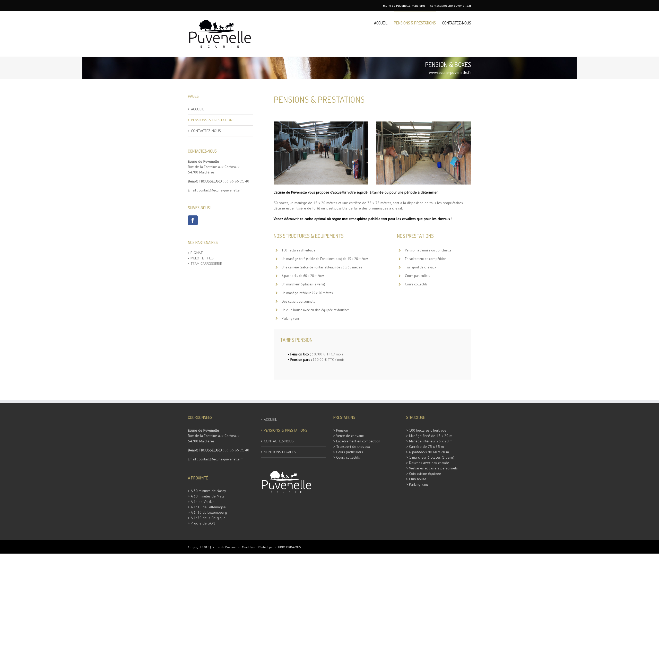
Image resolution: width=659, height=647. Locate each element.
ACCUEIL (197, 109)
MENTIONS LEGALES (280, 452)
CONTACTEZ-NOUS (206, 130)
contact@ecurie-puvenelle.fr (450, 5)
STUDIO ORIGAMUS (287, 547)
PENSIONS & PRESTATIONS (213, 120)
